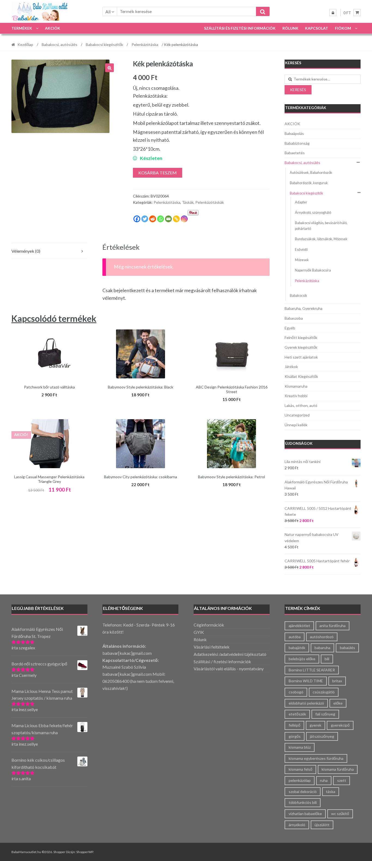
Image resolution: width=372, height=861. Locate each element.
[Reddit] (152, 218)
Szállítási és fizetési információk (240, 28)
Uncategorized (297, 415)
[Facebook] (136, 218)
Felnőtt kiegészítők (301, 337)
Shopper (59, 852)
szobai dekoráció (303, 791)
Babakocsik (298, 296)
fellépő (294, 725)
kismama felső (300, 769)
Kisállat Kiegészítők (301, 376)
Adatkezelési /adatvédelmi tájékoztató (230, 654)
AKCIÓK (52, 28)
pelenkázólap (300, 780)
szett (341, 780)
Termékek (21, 28)
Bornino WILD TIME (306, 680)
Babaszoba (294, 318)
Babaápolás (294, 133)
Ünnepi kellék (296, 424)
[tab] (49, 251)
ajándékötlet (299, 625)
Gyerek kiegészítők (301, 347)
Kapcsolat (316, 28)
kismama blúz (300, 747)
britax (337, 680)
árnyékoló (297, 824)
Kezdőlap (25, 44)
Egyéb (290, 328)
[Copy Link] (176, 218)
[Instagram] (184, 218)
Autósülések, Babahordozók (311, 173)
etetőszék (297, 714)
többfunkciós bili (303, 802)
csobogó (296, 692)
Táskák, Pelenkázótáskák (203, 202)
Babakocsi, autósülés (59, 44)
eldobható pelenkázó (306, 703)
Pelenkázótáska (145, 44)
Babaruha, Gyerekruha (303, 308)
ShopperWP (84, 852)
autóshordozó (322, 636)
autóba (295, 636)
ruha (324, 780)
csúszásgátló (324, 692)
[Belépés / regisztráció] (332, 12)
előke (338, 703)
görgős (295, 736)
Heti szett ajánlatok (301, 357)
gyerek (315, 725)
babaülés (347, 647)
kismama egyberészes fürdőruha (316, 758)
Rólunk (290, 28)
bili (327, 658)
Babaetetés (295, 152)
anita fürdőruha (332, 625)
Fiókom (343, 28)
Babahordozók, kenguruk (309, 183)
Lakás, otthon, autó (301, 405)
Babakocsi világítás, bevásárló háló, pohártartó (321, 225)
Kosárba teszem (157, 172)
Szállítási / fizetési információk (222, 661)
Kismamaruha (296, 386)
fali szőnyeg (325, 714)
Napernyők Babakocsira (313, 270)
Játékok (291, 366)
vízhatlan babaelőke (305, 813)
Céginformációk (209, 624)
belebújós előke (302, 658)
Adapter (301, 202)
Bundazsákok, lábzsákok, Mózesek (321, 239)
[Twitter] (144, 218)
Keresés (298, 89)
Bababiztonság (297, 143)
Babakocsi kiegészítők (104, 44)
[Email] (168, 218)
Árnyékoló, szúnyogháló (313, 213)
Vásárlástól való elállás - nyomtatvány (229, 668)
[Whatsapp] (160, 218)
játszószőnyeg (322, 736)
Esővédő (301, 250)
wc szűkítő (340, 813)
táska (330, 791)
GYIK (199, 632)
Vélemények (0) (25, 251)
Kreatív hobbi (296, 395)
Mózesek (302, 260)
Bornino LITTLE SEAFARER (312, 670)
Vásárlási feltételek (212, 646)
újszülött (322, 824)
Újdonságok (299, 443)
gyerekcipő (340, 725)
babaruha (322, 647)
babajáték (297, 647)
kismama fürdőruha (338, 769)
